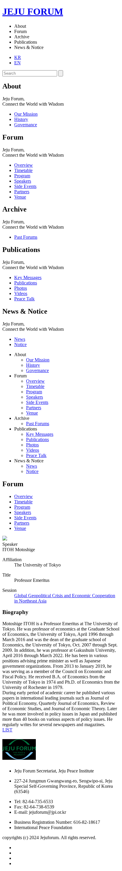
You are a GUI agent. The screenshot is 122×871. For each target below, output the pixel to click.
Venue (20, 528)
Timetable (23, 501)
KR (17, 57)
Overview (23, 496)
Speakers (22, 512)
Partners (21, 522)
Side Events (25, 517)
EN (17, 62)
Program (22, 507)
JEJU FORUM (32, 11)
